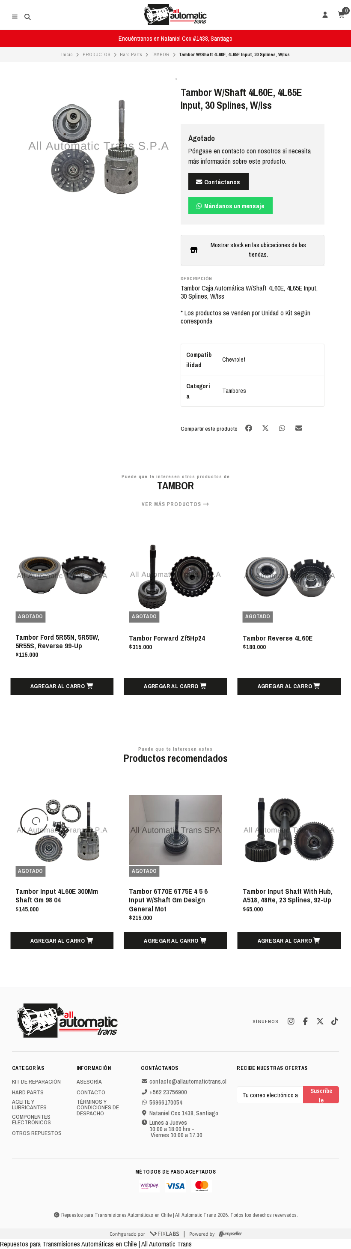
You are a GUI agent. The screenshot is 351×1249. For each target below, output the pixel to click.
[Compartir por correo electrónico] (299, 428)
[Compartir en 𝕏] (266, 428)
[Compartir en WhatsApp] (282, 428)
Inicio (67, 54)
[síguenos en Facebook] (305, 1021)
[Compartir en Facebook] (249, 428)
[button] (61, 686)
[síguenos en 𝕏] (319, 1021)
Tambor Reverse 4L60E (277, 638)
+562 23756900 (168, 1092)
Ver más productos (172, 504)
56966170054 (165, 1102)
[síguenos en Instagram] (290, 1021)
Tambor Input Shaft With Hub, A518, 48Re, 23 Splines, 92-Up (288, 895)
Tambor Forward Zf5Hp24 (167, 638)
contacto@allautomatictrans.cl (187, 1081)
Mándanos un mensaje (233, 206)
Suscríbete (321, 1095)
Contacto (91, 1093)
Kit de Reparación (36, 1082)
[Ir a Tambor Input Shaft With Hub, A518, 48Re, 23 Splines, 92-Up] (289, 830)
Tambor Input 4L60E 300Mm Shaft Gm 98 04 (56, 895)
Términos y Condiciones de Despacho (98, 1108)
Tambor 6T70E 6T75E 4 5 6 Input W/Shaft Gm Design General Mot (168, 900)
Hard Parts (131, 54)
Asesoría (89, 1082)
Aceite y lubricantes (29, 1105)
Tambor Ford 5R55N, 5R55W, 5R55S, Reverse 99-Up (57, 641)
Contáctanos (221, 182)
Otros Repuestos (37, 1133)
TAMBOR (161, 54)
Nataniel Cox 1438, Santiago (183, 1113)
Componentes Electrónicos (31, 1120)
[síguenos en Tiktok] (334, 1021)
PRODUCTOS (96, 54)
